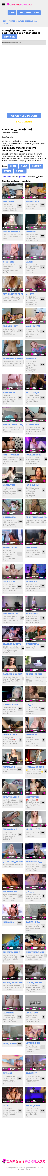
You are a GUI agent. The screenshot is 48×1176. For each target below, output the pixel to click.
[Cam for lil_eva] (35, 284)
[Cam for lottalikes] (12, 571)
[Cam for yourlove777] (35, 316)
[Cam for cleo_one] (12, 252)
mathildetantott (13, 294)
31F (42, 331)
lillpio (6, 1105)
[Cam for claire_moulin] (35, 972)
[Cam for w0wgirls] (35, 571)
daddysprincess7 (12, 674)
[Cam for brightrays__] (35, 851)
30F (20, 330)
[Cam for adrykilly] (35, 1063)
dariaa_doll (33, 922)
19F (20, 398)
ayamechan (32, 424)
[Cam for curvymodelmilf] (35, 942)
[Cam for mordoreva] (35, 604)
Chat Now (9, 36)
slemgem (31, 231)
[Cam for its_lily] (35, 694)
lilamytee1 (9, 485)
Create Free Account (29, 12)
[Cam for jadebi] (35, 252)
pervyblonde (10, 734)
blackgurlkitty (12, 644)
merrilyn (31, 358)
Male (36, 21)
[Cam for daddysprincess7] (12, 664)
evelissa (7, 1073)
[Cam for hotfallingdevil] (35, 757)
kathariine (9, 392)
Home (5, 21)
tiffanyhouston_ (13, 424)
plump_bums (33, 1105)
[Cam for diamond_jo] (12, 819)
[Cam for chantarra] (12, 507)
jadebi (29, 261)
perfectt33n (10, 547)
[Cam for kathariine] (12, 382)
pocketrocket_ (35, 454)
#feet (12, 166)
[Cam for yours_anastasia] (12, 972)
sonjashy (8, 201)
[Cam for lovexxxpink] (35, 1033)
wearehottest (11, 613)
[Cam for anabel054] (12, 757)
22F (42, 236)
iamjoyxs (8, 922)
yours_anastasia (13, 982)
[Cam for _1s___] (35, 882)
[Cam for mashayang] (35, 191)
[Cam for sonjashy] (12, 191)
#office (20, 171)
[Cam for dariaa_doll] (35, 912)
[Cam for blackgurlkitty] (12, 634)
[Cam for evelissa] (12, 1063)
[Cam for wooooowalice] (12, 222)
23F (19, 490)
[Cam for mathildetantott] (12, 284)
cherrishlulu (10, 704)
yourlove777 (33, 326)
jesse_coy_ (33, 1012)
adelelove (31, 547)
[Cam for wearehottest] (12, 604)
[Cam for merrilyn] (35, 348)
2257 (28, 1169)
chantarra (9, 517)
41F (42, 267)
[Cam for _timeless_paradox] (12, 851)
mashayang (32, 201)
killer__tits (33, 829)
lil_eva (30, 294)
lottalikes (9, 581)
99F (19, 1017)
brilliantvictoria (13, 358)
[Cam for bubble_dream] (35, 664)
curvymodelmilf (35, 952)
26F (42, 833)
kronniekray (10, 891)
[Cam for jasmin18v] (12, 1003)
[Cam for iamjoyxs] (12, 912)
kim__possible (11, 454)
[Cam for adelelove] (35, 537)
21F (42, 618)
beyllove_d (32, 392)
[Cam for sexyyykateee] (12, 787)
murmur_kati (10, 326)
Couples (20, 21)
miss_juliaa (10, 1043)
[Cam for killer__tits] (35, 819)
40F (20, 521)
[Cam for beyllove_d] (35, 382)
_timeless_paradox (14, 861)
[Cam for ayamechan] (35, 415)
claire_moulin (34, 982)
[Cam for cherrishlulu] (12, 694)
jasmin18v (8, 1012)
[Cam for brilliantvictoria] (12, 348)
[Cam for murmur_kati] (12, 316)
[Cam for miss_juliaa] (12, 1033)
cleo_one (8, 261)
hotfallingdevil (35, 767)
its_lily (30, 704)
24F (42, 646)
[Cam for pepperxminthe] (12, 942)
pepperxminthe (11, 952)
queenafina (32, 644)
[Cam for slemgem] (35, 222)
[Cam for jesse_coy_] (35, 1003)
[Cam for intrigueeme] (35, 475)
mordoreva (32, 613)
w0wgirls (31, 581)
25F (42, 205)
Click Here (6, 176)
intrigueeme (33, 485)
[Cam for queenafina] (35, 634)
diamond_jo (10, 829)
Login (11, 12)
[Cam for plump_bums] (35, 1095)
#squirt (36, 166)
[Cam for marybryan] (35, 787)
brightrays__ (34, 861)
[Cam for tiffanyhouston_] (12, 415)
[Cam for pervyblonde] (12, 725)
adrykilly (31, 1073)
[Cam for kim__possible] (12, 445)
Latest (6, 23)
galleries (22, 176)
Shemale (29, 21)
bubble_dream (34, 674)
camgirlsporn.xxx (28, 1167)
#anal (7, 171)
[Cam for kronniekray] (12, 882)
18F (42, 802)
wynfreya (31, 734)
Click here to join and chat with (24, 116)
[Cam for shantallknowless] (35, 507)
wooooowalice (11, 231)
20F (19, 206)
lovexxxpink (33, 1043)
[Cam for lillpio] (12, 1095)
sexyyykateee (11, 797)
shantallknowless (37, 517)
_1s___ (30, 891)
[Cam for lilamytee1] (12, 475)
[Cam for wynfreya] (35, 725)
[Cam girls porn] (20, 4)
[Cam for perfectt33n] (12, 537)
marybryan (32, 797)
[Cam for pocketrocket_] (35, 445)
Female (12, 21)
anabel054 (9, 767)
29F (19, 1044)
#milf (24, 166)
